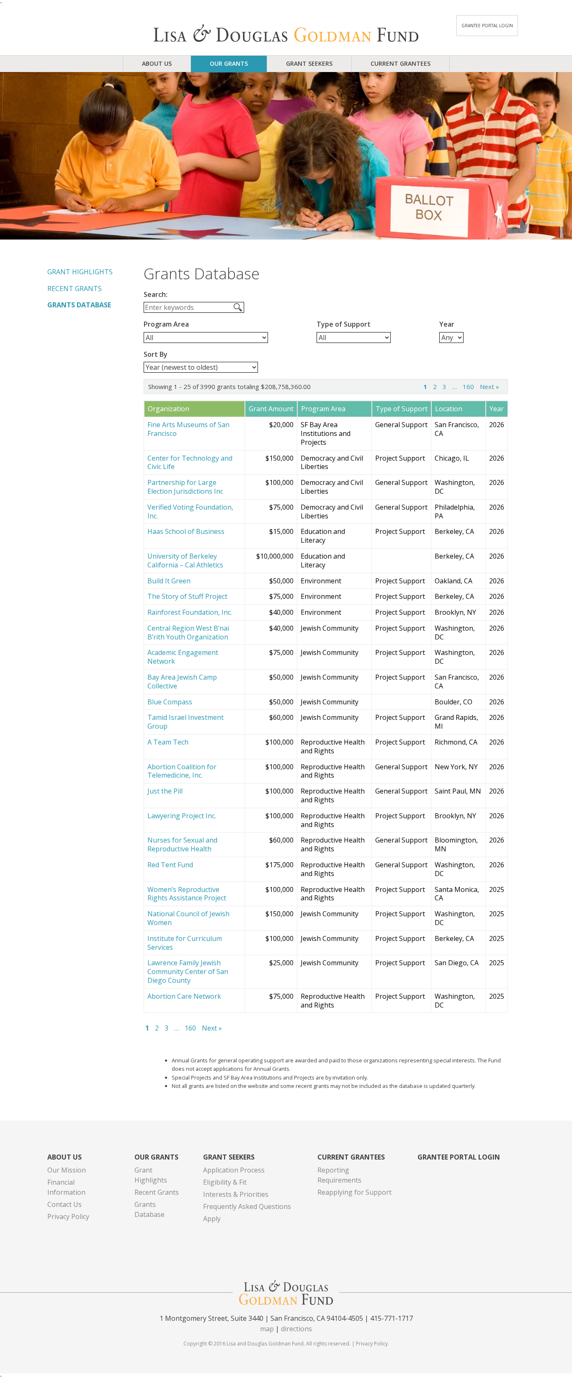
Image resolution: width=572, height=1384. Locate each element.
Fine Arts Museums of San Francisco (188, 429)
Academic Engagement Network (182, 657)
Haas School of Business (185, 531)
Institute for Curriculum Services (184, 943)
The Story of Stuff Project (187, 596)
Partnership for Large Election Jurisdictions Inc (185, 487)
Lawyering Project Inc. (181, 816)
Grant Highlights (80, 271)
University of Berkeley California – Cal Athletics (185, 561)
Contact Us (64, 1204)
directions (296, 1328)
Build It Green (169, 581)
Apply (212, 1218)
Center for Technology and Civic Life (189, 463)
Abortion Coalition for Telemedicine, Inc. (181, 771)
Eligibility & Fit (225, 1182)
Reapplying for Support (354, 1192)
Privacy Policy (68, 1216)
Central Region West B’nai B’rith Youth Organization (188, 633)
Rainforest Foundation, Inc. (189, 612)
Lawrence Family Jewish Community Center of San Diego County (187, 972)
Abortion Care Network (184, 996)
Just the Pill (165, 791)
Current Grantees (400, 63)
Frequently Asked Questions (247, 1206)
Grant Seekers (309, 63)
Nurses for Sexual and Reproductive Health (182, 844)
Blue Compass (169, 702)
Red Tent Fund (170, 865)
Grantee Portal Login (487, 25)
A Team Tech (167, 742)
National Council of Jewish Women (188, 918)
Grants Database (79, 304)
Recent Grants (74, 288)
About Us (157, 63)
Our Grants (229, 63)
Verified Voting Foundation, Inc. (190, 512)
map (267, 1328)
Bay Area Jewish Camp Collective (182, 682)
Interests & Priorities (235, 1194)
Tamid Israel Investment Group (185, 722)
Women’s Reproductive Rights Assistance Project (186, 894)
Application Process (234, 1170)
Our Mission (66, 1170)
